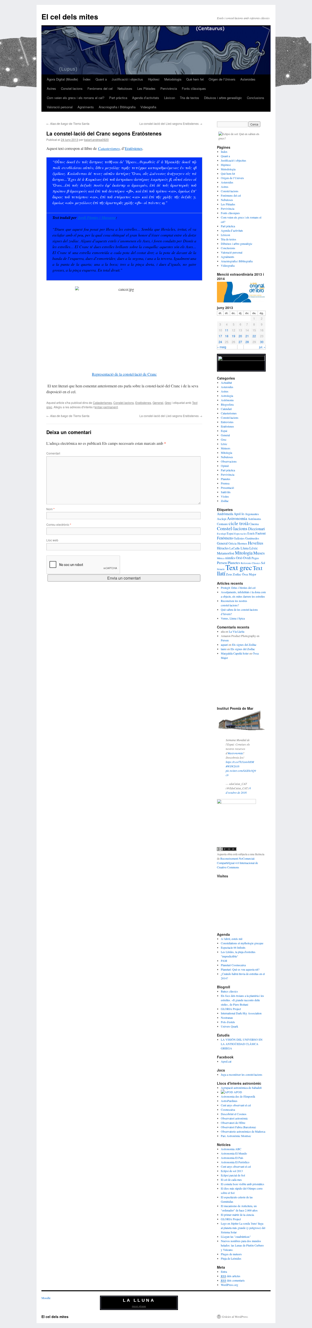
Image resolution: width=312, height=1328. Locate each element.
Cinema (254, 524)
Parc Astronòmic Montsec (236, 1136)
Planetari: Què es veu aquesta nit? (240, 969)
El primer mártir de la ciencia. (237, 1215)
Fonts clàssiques (194, 88)
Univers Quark (229, 1026)
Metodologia (172, 79)
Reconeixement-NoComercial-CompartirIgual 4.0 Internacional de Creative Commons (237, 862)
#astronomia (235, 753)
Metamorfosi (225, 553)
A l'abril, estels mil (231, 939)
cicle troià (239, 523)
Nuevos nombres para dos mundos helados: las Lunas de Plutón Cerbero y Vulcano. (242, 1245)
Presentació (227, 488)
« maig (221, 347)
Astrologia (227, 396)
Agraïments (86, 107)
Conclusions (255, 97)
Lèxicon (169, 97)
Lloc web (52, 540)
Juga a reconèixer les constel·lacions (241, 1074)
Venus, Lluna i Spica (233, 618)
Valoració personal (60, 107)
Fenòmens (225, 538)
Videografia (148, 107)
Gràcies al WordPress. (235, 1317)
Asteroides (247, 79)
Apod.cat (226, 1061)
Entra (224, 1271)
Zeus (229, 574)
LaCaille (234, 548)
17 (220, 336)
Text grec (238, 567)
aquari (224, 644)
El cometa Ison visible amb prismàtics (242, 1184)
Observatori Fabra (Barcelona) (238, 1127)
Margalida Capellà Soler (235, 653)
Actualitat (226, 382)
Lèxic (224, 444)
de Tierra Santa (67, 123)
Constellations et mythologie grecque (242, 943)
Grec (168, 402)
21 (247, 336)
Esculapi (221, 533)
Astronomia (237, 518)
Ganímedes (252, 538)
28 (247, 342)
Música (220, 558)
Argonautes (252, 514)
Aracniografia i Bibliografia (117, 107)
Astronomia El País (232, 1158)
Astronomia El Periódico (235, 1162)
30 (261, 342)
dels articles (230, 1276)
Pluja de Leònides (231, 1258)
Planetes (225, 479)
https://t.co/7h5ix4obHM (240, 762)
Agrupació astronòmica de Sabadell (241, 1088)
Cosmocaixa (228, 1109)
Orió (239, 557)
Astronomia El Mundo (234, 1153)
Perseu (222, 562)
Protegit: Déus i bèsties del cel (238, 588)
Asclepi (221, 519)
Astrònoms (227, 400)
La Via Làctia (236, 631)
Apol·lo (239, 513)
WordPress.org (229, 1285)
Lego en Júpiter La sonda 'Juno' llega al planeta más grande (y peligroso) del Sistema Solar (243, 1227)
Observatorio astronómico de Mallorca (243, 1131)
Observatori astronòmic (234, 1118)
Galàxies (239, 538)
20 (240, 336)
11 (226, 330)
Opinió (225, 466)
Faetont (260, 533)
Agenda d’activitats (145, 97)
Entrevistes (227, 422)
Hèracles (223, 548)
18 (226, 336)
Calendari (226, 409)
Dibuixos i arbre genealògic (223, 97)
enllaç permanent (106, 407)
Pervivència (168, 88)
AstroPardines (229, 1101)
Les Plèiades (146, 88)
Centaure (222, 524)
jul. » (262, 347)
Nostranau (227, 1017)
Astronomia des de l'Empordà (238, 1096)
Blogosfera (227, 404)
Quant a (101, 79)
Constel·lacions (72, 88)
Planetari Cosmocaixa (233, 965)
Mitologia (226, 453)
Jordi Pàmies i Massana (97, 217)
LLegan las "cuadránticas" (236, 1236)
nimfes (230, 557)
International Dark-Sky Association (241, 1013)
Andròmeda (225, 513)
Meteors (225, 448)
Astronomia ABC (231, 1149)
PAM (224, 961)
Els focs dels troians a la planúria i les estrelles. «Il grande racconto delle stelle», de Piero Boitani (242, 1000)
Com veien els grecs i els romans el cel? (75, 97)
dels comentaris (233, 1280)
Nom (50, 509)
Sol (263, 563)
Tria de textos (189, 97)
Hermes (242, 543)
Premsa (225, 483)
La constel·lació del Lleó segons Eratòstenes (170, 123)
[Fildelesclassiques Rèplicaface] (236, 803)
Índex (87, 79)
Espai (224, 431)
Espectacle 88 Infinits (233, 947)
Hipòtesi (153, 79)
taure (223, 649)
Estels (251, 533)
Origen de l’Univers (222, 79)
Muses (259, 553)
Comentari (53, 453)
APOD (237, 1092)
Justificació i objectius (127, 79)
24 (220, 342)
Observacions (229, 461)
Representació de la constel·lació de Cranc (124, 374)
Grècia (232, 543)
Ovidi (247, 557)
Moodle (45, 1298)
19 (233, 336)
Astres (51, 88)
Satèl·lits (226, 492)
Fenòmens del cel (100, 88)
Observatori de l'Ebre (233, 1123)
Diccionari (256, 528)
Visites (225, 496)
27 (240, 342)
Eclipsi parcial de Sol (233, 1175)
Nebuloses (124, 88)
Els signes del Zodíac (244, 644)
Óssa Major (249, 574)
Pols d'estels (228, 1022)
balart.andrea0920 (96, 139)
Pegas (255, 558)
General (158, 402)
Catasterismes (109, 148)
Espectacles (240, 533)
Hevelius (255, 543)
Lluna (245, 548)
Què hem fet (195, 79)
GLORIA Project (231, 1009)
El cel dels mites (69, 16)
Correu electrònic (58, 524)
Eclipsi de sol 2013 (232, 1171)
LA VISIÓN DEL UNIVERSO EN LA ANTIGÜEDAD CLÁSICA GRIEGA (242, 1043)
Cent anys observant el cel (236, 1105)
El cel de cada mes (231, 1180)
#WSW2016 (232, 766)
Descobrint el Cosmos (233, 1114)
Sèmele (221, 569)
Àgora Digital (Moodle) (62, 79)
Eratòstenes (133, 148)
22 (254, 336)
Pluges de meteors (231, 1254)
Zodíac (225, 501)
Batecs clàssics (229, 991)
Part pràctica (118, 97)
